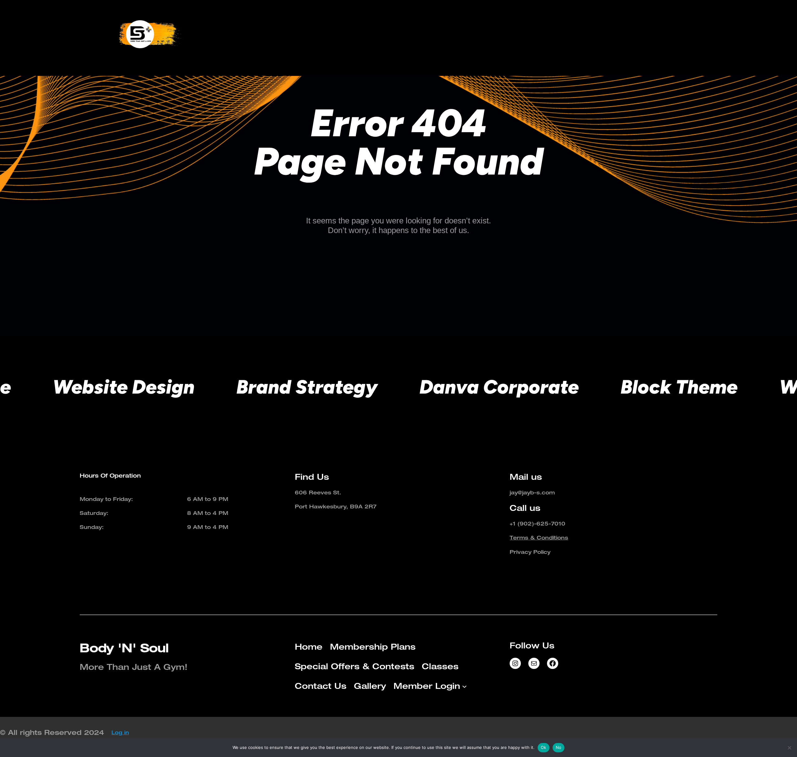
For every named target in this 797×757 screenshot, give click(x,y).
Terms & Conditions (539, 537)
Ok (543, 747)
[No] (789, 748)
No (559, 747)
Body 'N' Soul (124, 648)
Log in (120, 732)
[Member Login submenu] (679, 34)
